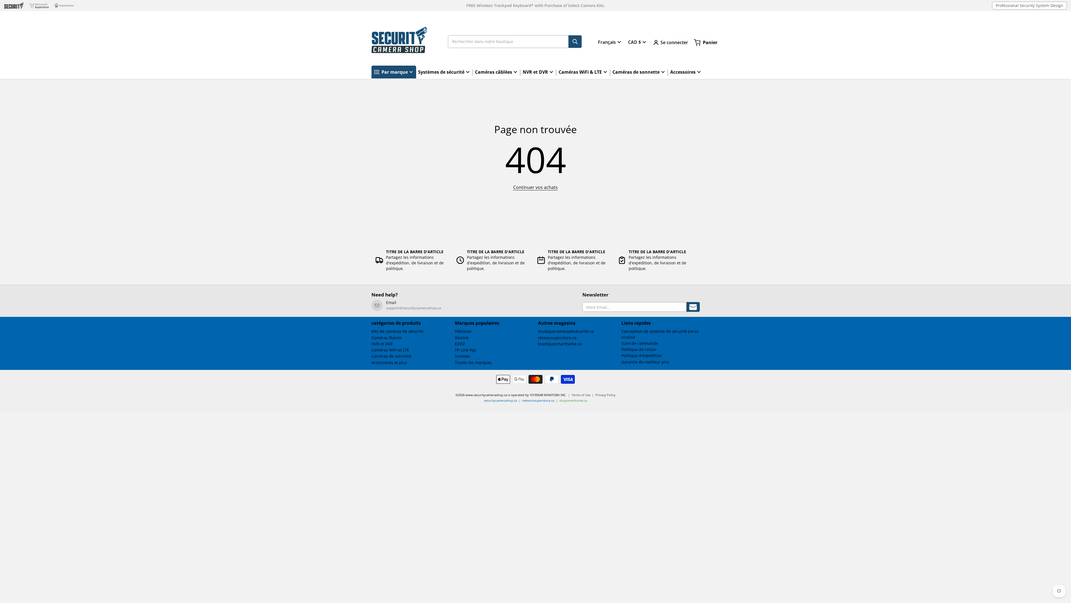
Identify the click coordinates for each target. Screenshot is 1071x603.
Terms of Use (580, 395)
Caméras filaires (387, 337)
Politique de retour (639, 349)
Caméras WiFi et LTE (390, 350)
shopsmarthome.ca (573, 400)
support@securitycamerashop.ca (413, 307)
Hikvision (463, 331)
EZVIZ (460, 343)
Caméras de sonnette (391, 356)
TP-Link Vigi (465, 350)
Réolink (462, 337)
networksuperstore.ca (538, 400)
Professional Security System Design (1029, 5)
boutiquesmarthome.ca (560, 343)
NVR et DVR (382, 343)
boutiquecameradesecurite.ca (566, 331)
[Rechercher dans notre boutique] (575, 41)
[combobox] (515, 41)
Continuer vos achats (535, 187)
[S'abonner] (693, 307)
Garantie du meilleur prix (645, 362)
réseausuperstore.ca (557, 337)
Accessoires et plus (389, 362)
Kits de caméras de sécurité (397, 331)
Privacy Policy (605, 395)
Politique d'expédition (641, 355)
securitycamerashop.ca (500, 400)
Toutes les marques (473, 362)
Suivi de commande (639, 343)
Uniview (462, 356)
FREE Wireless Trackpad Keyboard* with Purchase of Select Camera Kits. (535, 6)
